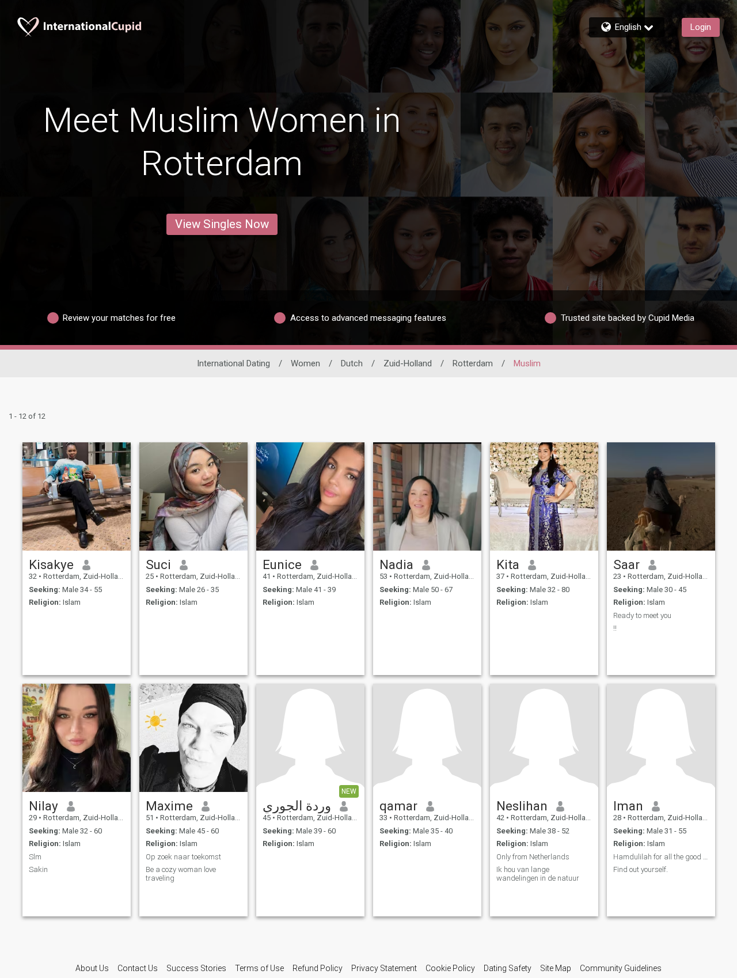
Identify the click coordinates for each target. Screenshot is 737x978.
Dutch (352, 363)
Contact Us (137, 968)
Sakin (38, 869)
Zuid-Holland (407, 363)
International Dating (233, 363)
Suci (158, 564)
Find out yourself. (640, 869)
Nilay (43, 805)
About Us (92, 968)
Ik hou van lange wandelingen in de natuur (537, 873)
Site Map (555, 968)
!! (615, 628)
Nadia (396, 564)
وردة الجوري (297, 805)
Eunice (282, 564)
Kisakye (51, 564)
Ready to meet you (642, 615)
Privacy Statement (384, 968)
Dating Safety (507, 968)
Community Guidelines (621, 968)
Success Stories (196, 968)
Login (700, 27)
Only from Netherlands (532, 856)
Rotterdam (473, 363)
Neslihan (522, 805)
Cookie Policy (450, 968)
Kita (507, 564)
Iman (628, 805)
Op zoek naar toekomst (183, 856)
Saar (626, 564)
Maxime (169, 805)
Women (305, 363)
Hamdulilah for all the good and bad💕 (661, 856)
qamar (398, 805)
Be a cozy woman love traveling (181, 873)
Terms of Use (259, 968)
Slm (35, 856)
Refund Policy (317, 968)
